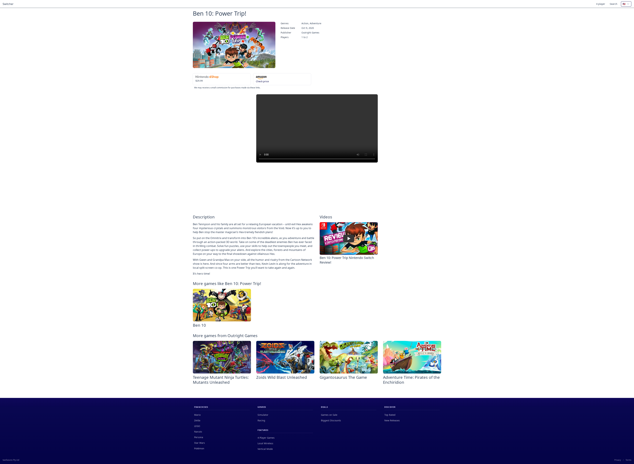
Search (613, 3)
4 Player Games (266, 437)
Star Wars (199, 442)
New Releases (392, 420)
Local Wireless (265, 443)
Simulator (263, 414)
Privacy (617, 460)
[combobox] (626, 4)
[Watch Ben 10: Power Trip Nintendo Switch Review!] (348, 238)
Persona (198, 437)
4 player (600, 3)
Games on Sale (329, 414)
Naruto (198, 431)
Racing (261, 420)
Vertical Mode (265, 448)
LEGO (197, 426)
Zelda (197, 420)
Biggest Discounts (331, 420)
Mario (197, 414)
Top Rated (389, 414)
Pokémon (199, 448)
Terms (628, 460)
